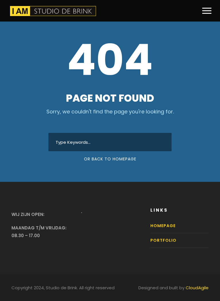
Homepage (163, 226)
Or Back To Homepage (110, 159)
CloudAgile (197, 288)
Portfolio (163, 240)
